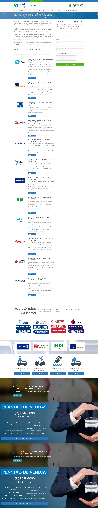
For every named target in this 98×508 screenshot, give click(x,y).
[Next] (81, 327)
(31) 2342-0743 (37, 413)
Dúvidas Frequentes (43, 10)
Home (15, 10)
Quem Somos (22, 10)
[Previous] (17, 327)
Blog (53, 10)
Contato (58, 10)
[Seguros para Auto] (25, 5)
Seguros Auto (31, 10)
